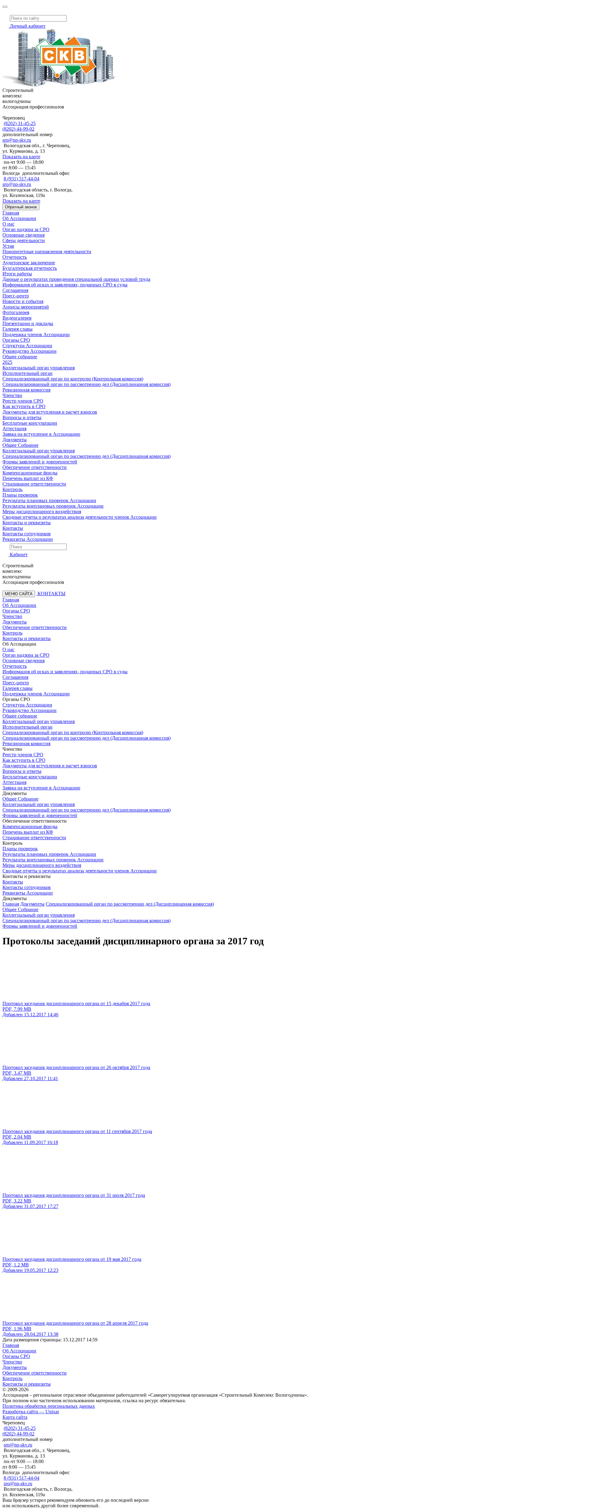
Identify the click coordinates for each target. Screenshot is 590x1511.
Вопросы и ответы (21, 417)
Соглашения (15, 290)
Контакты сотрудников (26, 533)
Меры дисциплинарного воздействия (41, 511)
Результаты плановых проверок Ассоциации (49, 500)
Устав (8, 246)
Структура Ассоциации (27, 345)
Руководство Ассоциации (29, 351)
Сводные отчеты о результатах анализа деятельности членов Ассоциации (79, 517)
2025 (7, 362)
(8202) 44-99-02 (18, 129)
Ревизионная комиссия (26, 389)
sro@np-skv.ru (16, 140)
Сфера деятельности (23, 240)
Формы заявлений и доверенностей (39, 461)
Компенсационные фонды (29, 472)
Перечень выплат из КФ (27, 478)
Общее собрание (19, 356)
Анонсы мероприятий (25, 306)
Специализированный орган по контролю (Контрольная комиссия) (72, 378)
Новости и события (22, 301)
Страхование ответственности (34, 483)
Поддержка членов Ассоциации (36, 334)
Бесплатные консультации (29, 423)
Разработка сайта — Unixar (30, 1411)
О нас (8, 223)
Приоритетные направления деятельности (46, 251)
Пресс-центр (15, 295)
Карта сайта (14, 1417)
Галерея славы (17, 329)
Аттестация (14, 428)
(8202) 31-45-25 (20, 123)
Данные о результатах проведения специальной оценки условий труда (76, 279)
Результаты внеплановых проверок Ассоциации (53, 506)
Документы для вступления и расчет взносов (49, 412)
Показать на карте (21, 156)
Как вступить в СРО (23, 406)
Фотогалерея (15, 312)
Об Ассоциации (19, 218)
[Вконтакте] (4, 10)
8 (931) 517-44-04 (21, 178)
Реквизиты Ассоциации (27, 539)
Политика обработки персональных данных (48, 1406)
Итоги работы (17, 273)
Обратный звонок (21, 207)
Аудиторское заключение (28, 262)
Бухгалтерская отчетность (29, 268)
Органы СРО (16, 340)
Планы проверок (20, 495)
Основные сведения (23, 235)
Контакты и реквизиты (26, 522)
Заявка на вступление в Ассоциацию (41, 434)
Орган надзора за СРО (25, 229)
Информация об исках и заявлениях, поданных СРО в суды (65, 284)
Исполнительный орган (27, 373)
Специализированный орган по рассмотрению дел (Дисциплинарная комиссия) (86, 384)
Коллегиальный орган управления (38, 367)
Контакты (12, 528)
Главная (10, 212)
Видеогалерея (16, 318)
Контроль (12, 489)
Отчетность (14, 257)
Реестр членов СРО (22, 400)
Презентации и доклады (27, 323)
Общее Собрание (20, 445)
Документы (14, 439)
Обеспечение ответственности (34, 467)
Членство (12, 395)
